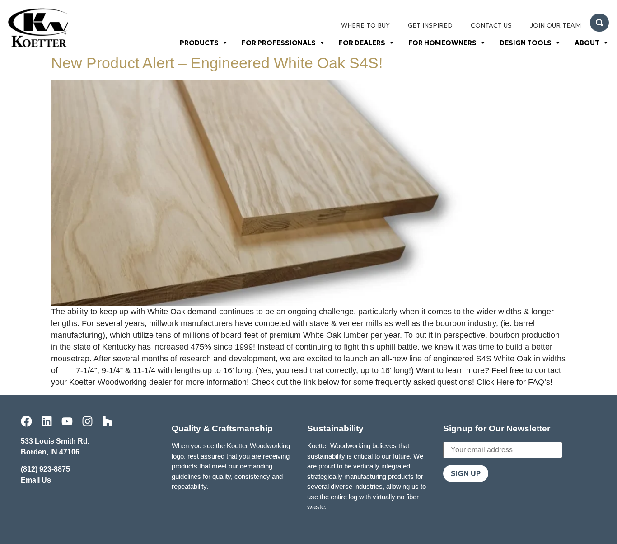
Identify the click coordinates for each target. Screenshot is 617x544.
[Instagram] (87, 421)
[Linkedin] (46, 421)
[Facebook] (26, 421)
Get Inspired (430, 25)
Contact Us (491, 25)
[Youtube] (67, 421)
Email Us (36, 480)
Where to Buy (365, 25)
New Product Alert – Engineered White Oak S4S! (217, 62)
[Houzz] (107, 421)
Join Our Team (555, 25)
